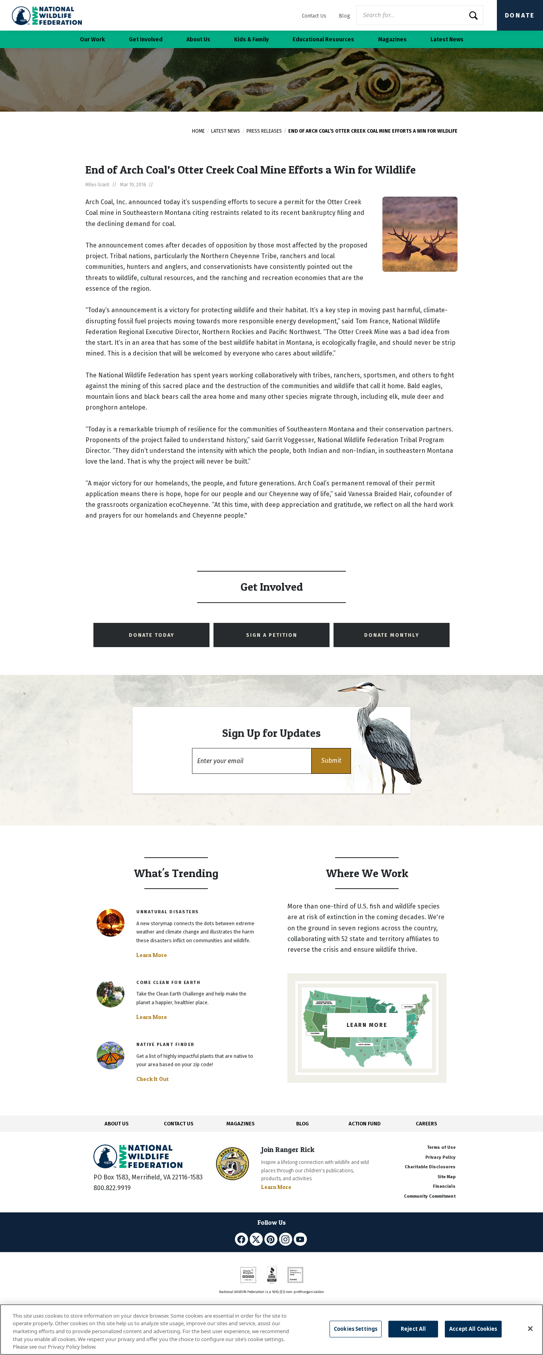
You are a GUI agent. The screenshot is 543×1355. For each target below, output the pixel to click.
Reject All (413, 1328)
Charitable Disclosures (430, 1166)
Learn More (151, 955)
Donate (520, 15)
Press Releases (264, 131)
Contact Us (314, 16)
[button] (331, 761)
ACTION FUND (364, 1124)
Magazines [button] (392, 39)
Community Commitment (430, 1196)
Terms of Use (441, 1147)
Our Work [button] (92, 39)
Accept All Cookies (473, 1328)
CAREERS (426, 1124)
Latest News (225, 131)
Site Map (447, 1176)
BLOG (302, 1124)
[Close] (530, 1329)
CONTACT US (179, 1124)
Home (198, 131)
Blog (344, 16)
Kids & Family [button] (251, 39)
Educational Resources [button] (323, 39)
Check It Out (152, 1078)
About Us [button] (198, 39)
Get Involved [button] (146, 39)
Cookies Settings (355, 1328)
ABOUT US (117, 1124)
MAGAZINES (241, 1124)
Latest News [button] (447, 39)
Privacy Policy (440, 1157)
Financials (444, 1186)
